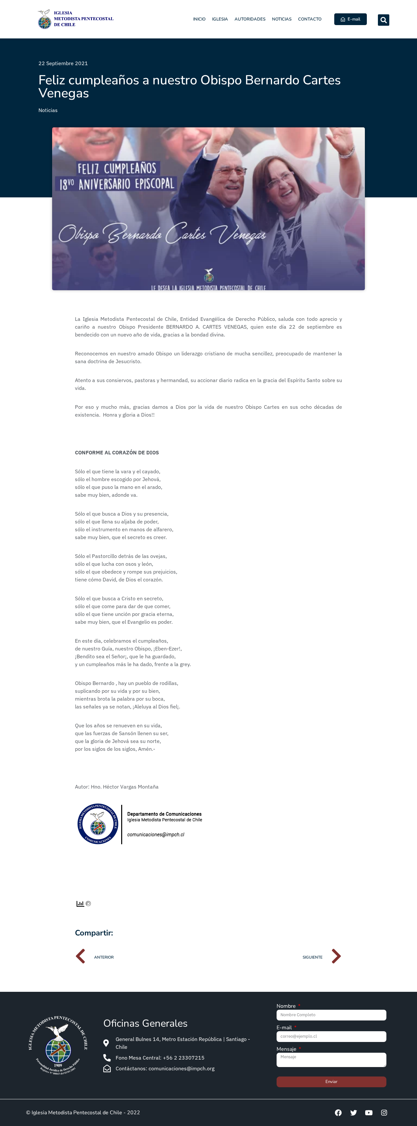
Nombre (287, 1007)
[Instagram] (384, 1112)
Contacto (310, 19)
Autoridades (250, 19)
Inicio (199, 19)
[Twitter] (353, 1112)
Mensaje (287, 1050)
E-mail (285, 1028)
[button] (383, 20)
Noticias (282, 19)
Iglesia (220, 19)
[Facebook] (338, 1112)
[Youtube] (369, 1112)
